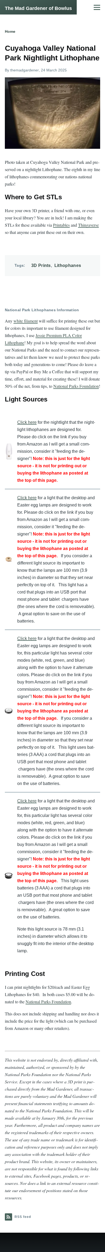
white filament (25, 321)
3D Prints (41, 265)
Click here (27, 422)
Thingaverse (88, 225)
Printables (61, 225)
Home (10, 31)
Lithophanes (67, 265)
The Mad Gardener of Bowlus (38, 8)
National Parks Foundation (76, 386)
